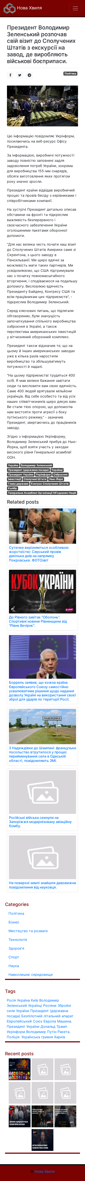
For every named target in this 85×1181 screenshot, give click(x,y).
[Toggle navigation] (75, 8)
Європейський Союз (24, 1021)
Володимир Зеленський (36, 465)
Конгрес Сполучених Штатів (50, 483)
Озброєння (60, 474)
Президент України (20, 474)
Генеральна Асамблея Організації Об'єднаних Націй (42, 492)
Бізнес (13, 922)
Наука (13, 966)
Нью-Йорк (56, 479)
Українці (57, 470)
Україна (13, 465)
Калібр (12, 488)
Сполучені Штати (35, 479)
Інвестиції (14, 479)
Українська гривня (37, 1037)
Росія (11, 1000)
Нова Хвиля (29, 7)
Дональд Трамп (54, 1026)
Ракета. (64, 1032)
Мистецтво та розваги (28, 931)
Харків (59, 1037)
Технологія (17, 939)
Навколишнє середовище (30, 974)
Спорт (13, 957)
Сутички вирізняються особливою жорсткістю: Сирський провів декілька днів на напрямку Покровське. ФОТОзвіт (39, 553)
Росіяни (49, 1005)
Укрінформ (43, 474)
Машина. (64, 1021)
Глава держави (18, 483)
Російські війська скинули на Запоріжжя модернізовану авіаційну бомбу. (40, 821)
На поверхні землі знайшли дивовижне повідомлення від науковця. (42, 885)
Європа (49, 1021)
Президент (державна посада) (28, 470)
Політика (70, 73)
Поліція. (13, 1037)
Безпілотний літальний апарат (47, 1016)
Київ (34, 1000)
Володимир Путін (41, 1032)
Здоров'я (16, 948)
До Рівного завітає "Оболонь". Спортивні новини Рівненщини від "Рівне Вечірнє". (38, 621)
